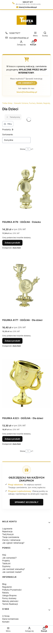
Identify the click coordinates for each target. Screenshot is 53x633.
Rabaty (5, 592)
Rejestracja (7, 531)
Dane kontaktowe (10, 619)
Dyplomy (6, 566)
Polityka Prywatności (11, 589)
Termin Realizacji (10, 604)
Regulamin (7, 587)
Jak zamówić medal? (12, 572)
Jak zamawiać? (25, 83)
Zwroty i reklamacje (11, 540)
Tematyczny (15, 117)
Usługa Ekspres (9, 595)
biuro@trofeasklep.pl (19, 38)
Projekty (6, 560)
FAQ (4, 555)
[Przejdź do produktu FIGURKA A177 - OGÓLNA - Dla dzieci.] (26, 285)
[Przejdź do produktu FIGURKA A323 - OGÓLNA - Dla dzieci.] (26, 383)
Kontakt (5, 621)
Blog (4, 584)
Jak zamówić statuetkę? (13, 569)
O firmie (5, 616)
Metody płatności (10, 601)
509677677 (14, 33)
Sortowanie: (7, 134)
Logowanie (7, 528)
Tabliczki (6, 563)
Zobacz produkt (12, 242)
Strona (22, 149)
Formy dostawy (9, 598)
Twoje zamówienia (10, 537)
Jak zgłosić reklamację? (13, 543)
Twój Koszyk (8, 534)
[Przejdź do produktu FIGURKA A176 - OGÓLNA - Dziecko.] (26, 187)
